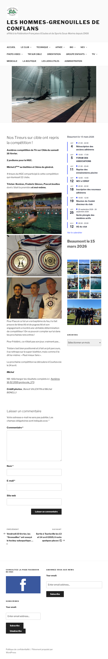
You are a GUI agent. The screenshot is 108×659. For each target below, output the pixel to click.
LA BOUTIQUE (29, 61)
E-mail (11, 480)
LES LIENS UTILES (50, 61)
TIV (93, 54)
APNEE (58, 47)
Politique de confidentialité (18, 649)
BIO (71, 47)
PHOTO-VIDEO (13, 54)
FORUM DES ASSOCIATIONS (83, 159)
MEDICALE (12, 61)
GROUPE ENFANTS (75, 54)
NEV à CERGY (82, 181)
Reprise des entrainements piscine (87, 171)
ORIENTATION (54, 54)
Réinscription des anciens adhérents (85, 148)
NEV (83, 47)
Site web (11, 495)
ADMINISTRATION (73, 61)
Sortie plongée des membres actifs (85, 217)
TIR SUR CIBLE (35, 54)
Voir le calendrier (74, 232)
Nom (10, 466)
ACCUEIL (11, 47)
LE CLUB (25, 47)
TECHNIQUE (42, 47)
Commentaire (15, 427)
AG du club (81, 226)
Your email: (11, 607)
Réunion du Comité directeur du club (85, 203)
